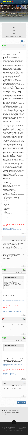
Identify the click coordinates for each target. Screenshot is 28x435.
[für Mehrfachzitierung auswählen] (22, 233)
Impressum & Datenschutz (9, 428)
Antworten (22, 402)
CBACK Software (20, 430)
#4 (24, 321)
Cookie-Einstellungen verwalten (8, 427)
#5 (24, 340)
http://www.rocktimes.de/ (8, 228)
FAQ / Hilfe (18, 427)
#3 (24, 272)
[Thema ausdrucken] (22, 41)
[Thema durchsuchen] (24, 41)
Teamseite (23, 427)
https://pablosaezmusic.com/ (9, 217)
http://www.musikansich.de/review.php (12, 229)
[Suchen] (21, 1)
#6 (24, 385)
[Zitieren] (24, 233)
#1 (24, 49)
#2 (24, 240)
